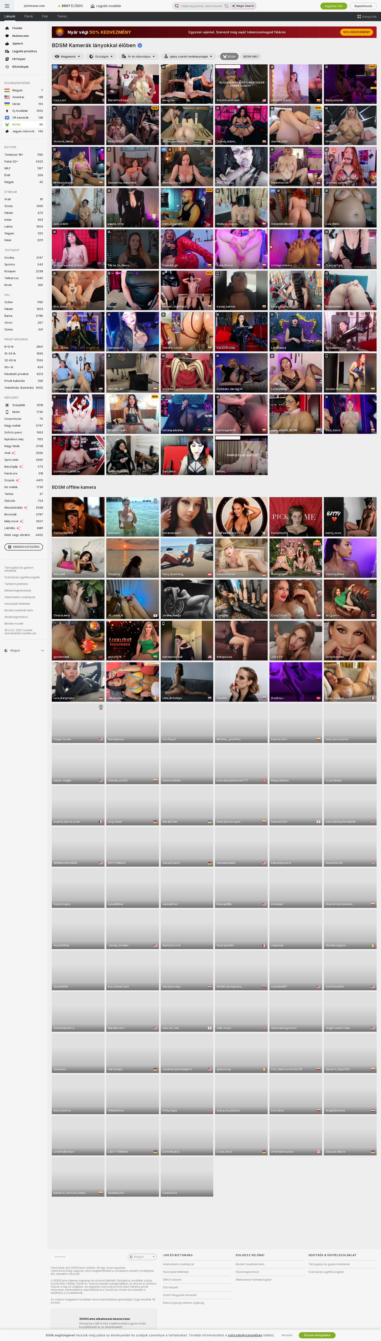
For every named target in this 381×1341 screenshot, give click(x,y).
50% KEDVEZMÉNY (356, 32)
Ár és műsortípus (139, 56)
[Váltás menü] (7, 6)
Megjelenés (68, 56)
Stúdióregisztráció (16, 617)
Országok (101, 56)
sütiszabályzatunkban (245, 1335)
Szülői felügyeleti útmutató (180, 1295)
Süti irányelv (170, 1287)
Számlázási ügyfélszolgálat (22, 577)
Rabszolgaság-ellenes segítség (183, 1302)
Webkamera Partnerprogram (254, 1279)
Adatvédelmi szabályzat (19, 597)
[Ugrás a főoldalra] (34, 6)
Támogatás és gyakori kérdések (18, 569)
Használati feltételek (17, 603)
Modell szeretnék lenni (18, 610)
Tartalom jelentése (16, 584)
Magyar (139, 1256)
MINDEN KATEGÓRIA (26, 546)
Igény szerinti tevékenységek (189, 56)
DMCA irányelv (172, 1279)
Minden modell (13, 623)
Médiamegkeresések (17, 590)
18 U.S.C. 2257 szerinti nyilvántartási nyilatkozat (20, 632)
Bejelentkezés (363, 6)
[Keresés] (226, 6)
